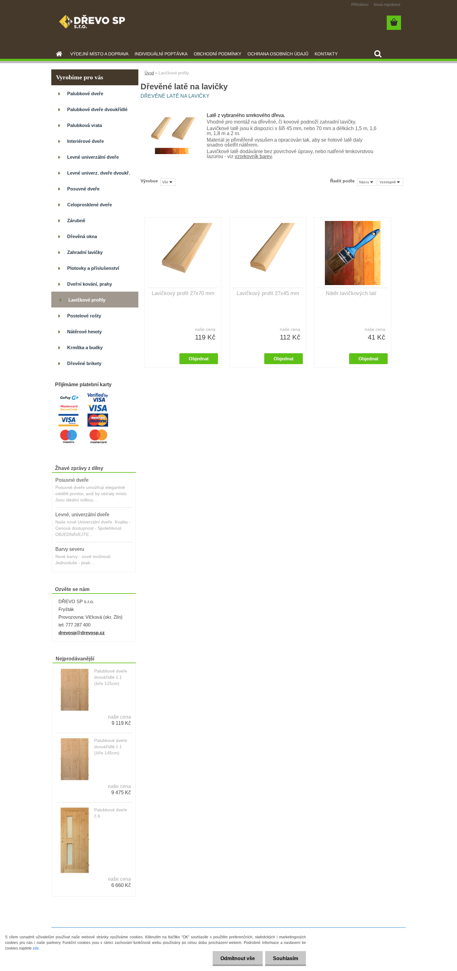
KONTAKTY (326, 53)
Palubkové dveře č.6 (110, 813)
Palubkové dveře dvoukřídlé (97, 109)
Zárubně (76, 220)
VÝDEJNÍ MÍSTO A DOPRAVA (99, 53)
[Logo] (94, 23)
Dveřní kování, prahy (89, 284)
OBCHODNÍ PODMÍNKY (217, 53)
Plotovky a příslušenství (93, 268)
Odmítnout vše (237, 958)
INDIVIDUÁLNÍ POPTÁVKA (161, 53)
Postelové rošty (84, 315)
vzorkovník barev (253, 156)
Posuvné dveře (83, 188)
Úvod (149, 73)
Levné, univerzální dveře (82, 514)
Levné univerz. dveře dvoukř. (98, 173)
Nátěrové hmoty (84, 331)
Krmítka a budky (85, 347)
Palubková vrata (84, 125)
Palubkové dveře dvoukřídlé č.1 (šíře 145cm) (110, 746)
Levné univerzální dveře (93, 157)
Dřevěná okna (82, 236)
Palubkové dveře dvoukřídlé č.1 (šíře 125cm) (110, 677)
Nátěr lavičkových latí (351, 293)
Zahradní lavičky (85, 252)
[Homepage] (58, 54)
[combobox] (366, 182)
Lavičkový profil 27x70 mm (183, 293)
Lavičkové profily (86, 300)
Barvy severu (69, 549)
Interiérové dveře (85, 141)
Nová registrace (387, 4)
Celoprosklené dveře (89, 204)
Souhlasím (285, 958)
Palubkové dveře (85, 93)
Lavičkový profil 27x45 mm (268, 293)
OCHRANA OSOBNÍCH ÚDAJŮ (277, 53)
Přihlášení (359, 4)
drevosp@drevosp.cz (81, 632)
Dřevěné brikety (84, 363)
